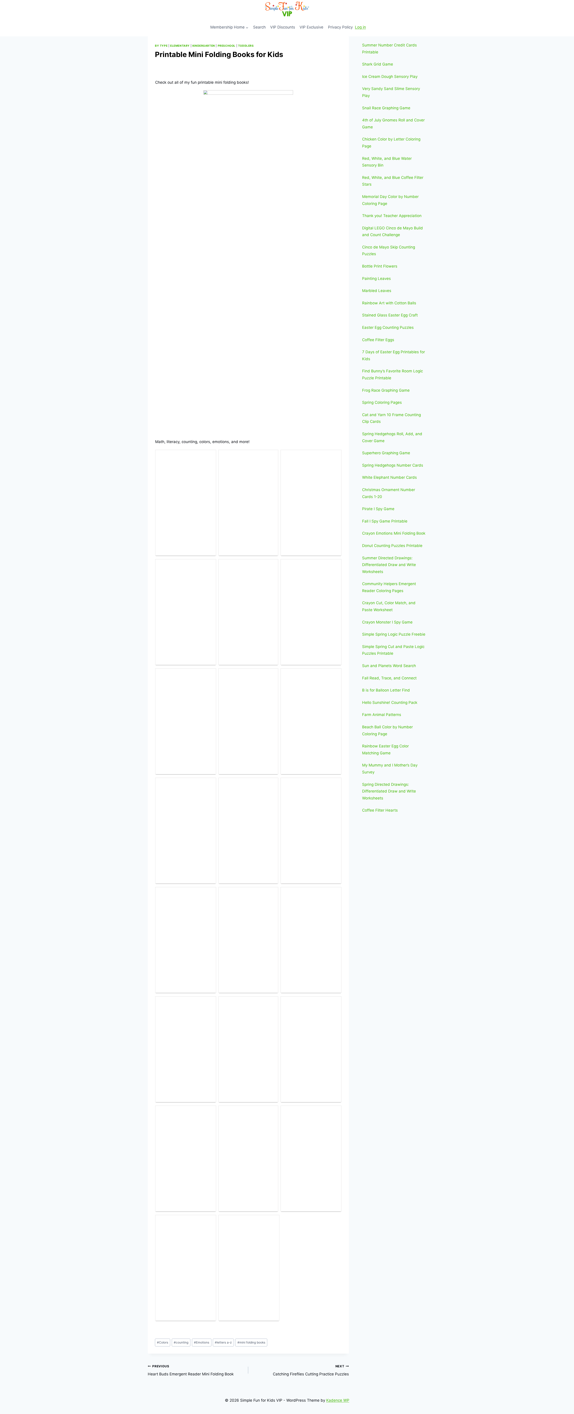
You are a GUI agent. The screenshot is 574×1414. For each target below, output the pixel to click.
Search (259, 27)
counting (181, 1342)
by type (161, 45)
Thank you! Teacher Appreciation (392, 215)
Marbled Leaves (376, 290)
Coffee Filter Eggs (378, 340)
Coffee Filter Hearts (380, 810)
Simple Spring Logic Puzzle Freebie (393, 634)
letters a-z (223, 1342)
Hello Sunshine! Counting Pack (389, 702)
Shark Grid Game (377, 64)
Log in (360, 27)
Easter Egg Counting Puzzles (388, 327)
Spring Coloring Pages (382, 402)
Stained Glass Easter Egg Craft (390, 315)
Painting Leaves (376, 278)
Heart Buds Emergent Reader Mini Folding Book (191, 1370)
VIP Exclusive (311, 27)
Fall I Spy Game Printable (384, 521)
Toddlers (246, 45)
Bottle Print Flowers (379, 266)
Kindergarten (203, 45)
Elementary (180, 45)
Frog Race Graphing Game (386, 390)
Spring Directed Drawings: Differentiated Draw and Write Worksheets (389, 791)
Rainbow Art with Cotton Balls (389, 303)
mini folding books (251, 1342)
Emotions (201, 1342)
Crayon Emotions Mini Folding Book (393, 533)
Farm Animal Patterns (381, 714)
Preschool (226, 45)
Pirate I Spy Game (378, 509)
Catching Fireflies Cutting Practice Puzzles (311, 1370)
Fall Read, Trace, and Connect (389, 678)
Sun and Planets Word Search (389, 665)
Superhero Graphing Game (386, 453)
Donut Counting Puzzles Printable (392, 545)
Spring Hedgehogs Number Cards (392, 465)
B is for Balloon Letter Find (386, 690)
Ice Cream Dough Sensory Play (389, 76)
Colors (162, 1342)
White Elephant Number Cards (389, 477)
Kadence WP (337, 1400)
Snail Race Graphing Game (386, 108)
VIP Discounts (282, 27)
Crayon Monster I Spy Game (387, 622)
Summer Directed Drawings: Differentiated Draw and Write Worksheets (389, 565)
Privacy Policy (340, 27)
